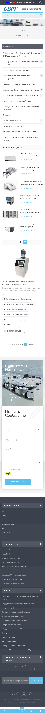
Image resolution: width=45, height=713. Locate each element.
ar (30, 2)
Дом (19, 35)
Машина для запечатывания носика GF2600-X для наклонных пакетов (30, 168)
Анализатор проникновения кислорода (14, 567)
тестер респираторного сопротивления (18, 299)
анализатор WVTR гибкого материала (14, 575)
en (17, 2)
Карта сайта (6, 532)
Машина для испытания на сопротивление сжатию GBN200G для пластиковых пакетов (30, 197)
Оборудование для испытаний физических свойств (22, 63)
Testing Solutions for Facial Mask (19, 131)
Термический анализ (12, 120)
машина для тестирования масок (17, 315)
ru (11, 2)
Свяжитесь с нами (8, 524)
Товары (4, 516)
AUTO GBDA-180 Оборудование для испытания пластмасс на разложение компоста (30, 211)
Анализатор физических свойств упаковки (22, 90)
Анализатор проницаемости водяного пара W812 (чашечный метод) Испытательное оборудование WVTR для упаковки (30, 225)
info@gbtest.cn (22, 388)
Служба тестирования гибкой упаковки (20, 95)
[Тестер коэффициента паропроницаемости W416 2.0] (10, 158)
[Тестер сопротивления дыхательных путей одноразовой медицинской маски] (22, 263)
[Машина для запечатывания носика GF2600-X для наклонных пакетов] (10, 172)
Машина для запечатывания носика (19, 84)
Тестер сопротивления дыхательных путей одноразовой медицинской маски (18, 283)
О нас (4, 520)
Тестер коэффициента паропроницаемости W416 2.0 (31, 154)
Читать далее (25, 160)
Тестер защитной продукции (15, 320)
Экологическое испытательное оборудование (16, 77)
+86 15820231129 (30, 378)
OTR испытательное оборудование (13, 579)
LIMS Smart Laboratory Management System (21, 139)
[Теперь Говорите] (22, 709)
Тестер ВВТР (6, 550)
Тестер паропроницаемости (10, 562)
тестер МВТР (6, 554)
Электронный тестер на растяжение (13, 583)
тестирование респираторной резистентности (20, 304)
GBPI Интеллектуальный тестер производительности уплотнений (31, 183)
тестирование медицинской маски (17, 309)
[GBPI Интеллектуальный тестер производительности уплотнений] (10, 186)
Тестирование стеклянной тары (17, 101)
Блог (3, 528)
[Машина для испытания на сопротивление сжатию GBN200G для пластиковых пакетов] (10, 200)
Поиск (35, 2)
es (24, 2)
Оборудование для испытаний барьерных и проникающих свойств (21, 55)
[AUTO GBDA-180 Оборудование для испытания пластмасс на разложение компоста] (10, 214)
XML (3, 537)
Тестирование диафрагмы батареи (18, 70)
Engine (6, 115)
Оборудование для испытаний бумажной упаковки (21, 108)
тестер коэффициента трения (11, 558)
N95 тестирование (12, 325)
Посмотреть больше (12, 331)
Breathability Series (12, 126)
